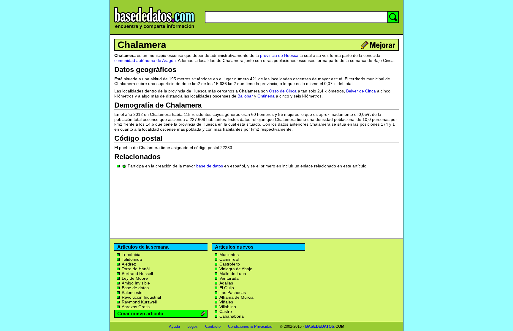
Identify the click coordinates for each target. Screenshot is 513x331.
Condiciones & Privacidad (250, 326)
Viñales (226, 302)
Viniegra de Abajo (235, 268)
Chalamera (142, 44)
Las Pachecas (232, 292)
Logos (192, 326)
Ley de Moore (135, 278)
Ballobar (245, 96)
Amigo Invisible (136, 283)
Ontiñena (266, 96)
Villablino (227, 306)
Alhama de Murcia (236, 297)
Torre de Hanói (136, 268)
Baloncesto (132, 292)
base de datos (209, 166)
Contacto (213, 326)
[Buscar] (393, 17)
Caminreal (229, 259)
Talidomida (132, 259)
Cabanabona (231, 316)
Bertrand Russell (137, 273)
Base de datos (135, 287)
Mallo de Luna (232, 273)
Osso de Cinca (283, 91)
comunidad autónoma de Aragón (145, 60)
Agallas (226, 283)
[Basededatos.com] (154, 28)
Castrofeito (229, 264)
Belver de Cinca (361, 91)
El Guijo (226, 287)
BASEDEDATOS (319, 326)
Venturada (229, 278)
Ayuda (174, 326)
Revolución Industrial (141, 297)
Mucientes (229, 254)
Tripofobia (131, 254)
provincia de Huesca (279, 55)
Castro (225, 311)
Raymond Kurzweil (139, 302)
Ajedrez (129, 264)
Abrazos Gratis (136, 306)
